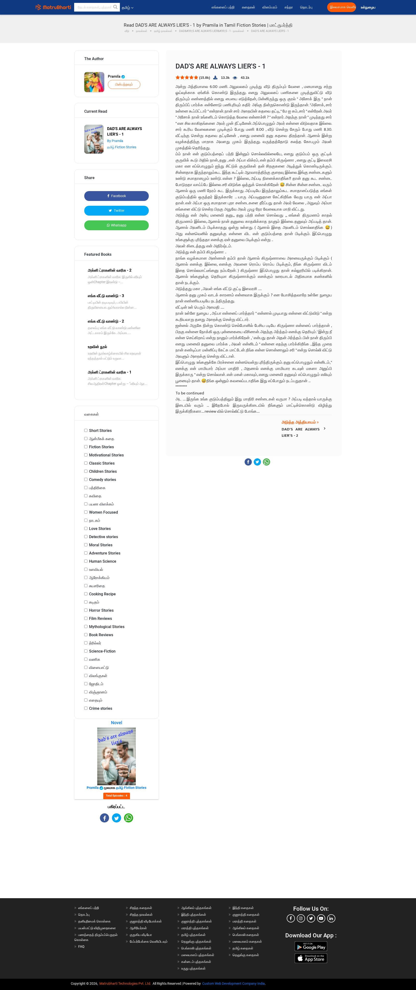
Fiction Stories (101, 447)
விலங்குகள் (98, 675)
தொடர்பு (306, 7)
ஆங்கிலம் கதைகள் (246, 928)
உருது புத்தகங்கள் (193, 968)
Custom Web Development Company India (233, 983)
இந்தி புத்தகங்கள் (193, 914)
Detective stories (103, 537)
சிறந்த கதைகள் (141, 908)
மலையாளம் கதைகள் (247, 941)
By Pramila (115, 141)
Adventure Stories (104, 553)
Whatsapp (118, 225)
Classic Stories (102, 463)
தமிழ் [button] (126, 7)
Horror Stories (101, 610)
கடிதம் (94, 602)
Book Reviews (101, 635)
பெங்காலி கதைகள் (246, 935)
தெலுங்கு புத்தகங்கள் (196, 941)
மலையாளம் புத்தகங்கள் (197, 955)
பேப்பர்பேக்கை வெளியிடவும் (149, 941)
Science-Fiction (102, 651)
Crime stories (100, 708)
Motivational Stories (106, 455)
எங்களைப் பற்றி (223, 7)
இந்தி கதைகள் (243, 908)
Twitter (118, 210)
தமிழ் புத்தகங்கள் (193, 935)
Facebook (118, 196)
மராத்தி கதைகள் (244, 921)
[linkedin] (331, 918)
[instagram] (301, 918)
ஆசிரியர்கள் (138, 928)
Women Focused (103, 512)
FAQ (81, 946)
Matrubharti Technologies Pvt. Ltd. (126, 983)
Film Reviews (100, 618)
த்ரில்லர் (95, 643)
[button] (115, 7)
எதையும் (95, 700)
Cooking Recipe (102, 594)
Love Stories (100, 528)
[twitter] (311, 918)
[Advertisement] (116, 864)
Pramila (114, 76)
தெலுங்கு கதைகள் (246, 955)
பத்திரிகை (97, 488)
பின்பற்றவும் (124, 84)
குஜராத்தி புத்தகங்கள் (196, 921)
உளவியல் (96, 569)
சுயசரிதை (97, 586)
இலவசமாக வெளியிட (343, 7)
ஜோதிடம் (96, 684)
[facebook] (291, 918)
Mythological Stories (106, 626)
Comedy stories (102, 479)
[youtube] (321, 918)
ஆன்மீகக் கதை (101, 438)
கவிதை (95, 496)
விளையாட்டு (99, 667)
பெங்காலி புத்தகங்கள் (196, 948)
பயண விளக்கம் (101, 504)
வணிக (94, 659)
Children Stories (103, 471)
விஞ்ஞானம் (98, 692)
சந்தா (289, 7)
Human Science (102, 561)
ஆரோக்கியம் (99, 577)
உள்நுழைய (368, 7)
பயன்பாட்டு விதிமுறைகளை (97, 928)
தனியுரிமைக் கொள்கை (94, 921)
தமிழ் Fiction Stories (121, 147)
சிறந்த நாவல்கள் (141, 914)
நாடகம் (94, 520)
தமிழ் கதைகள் (243, 948)
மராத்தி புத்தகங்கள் (195, 928)
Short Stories (100, 430)
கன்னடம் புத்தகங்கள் (196, 962)
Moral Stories (100, 545)
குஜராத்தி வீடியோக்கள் (146, 921)
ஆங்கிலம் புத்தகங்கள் (196, 908)
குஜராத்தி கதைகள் (246, 914)
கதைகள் (248, 7)
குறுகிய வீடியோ (141, 935)
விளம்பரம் (269, 7)
